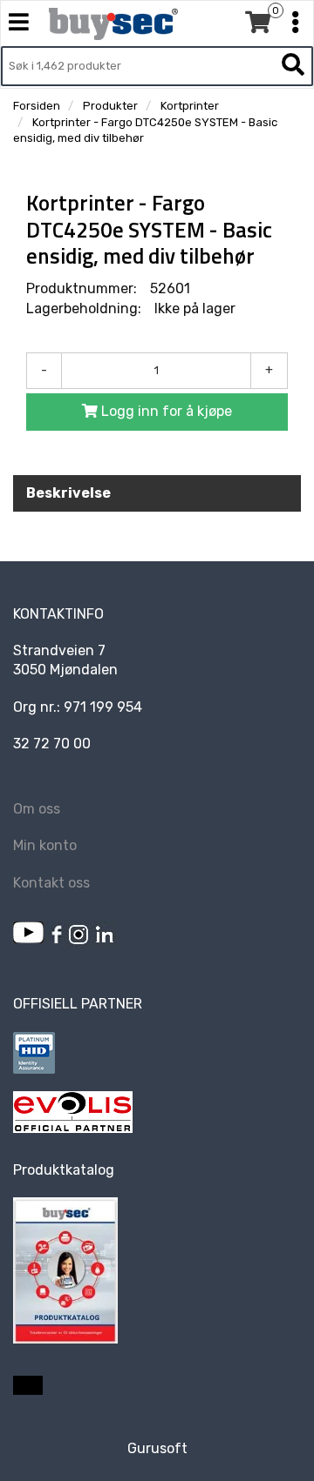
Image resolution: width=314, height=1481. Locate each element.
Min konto (45, 845)
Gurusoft (157, 1448)
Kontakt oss (51, 883)
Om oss (36, 809)
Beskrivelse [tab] (68, 493)
